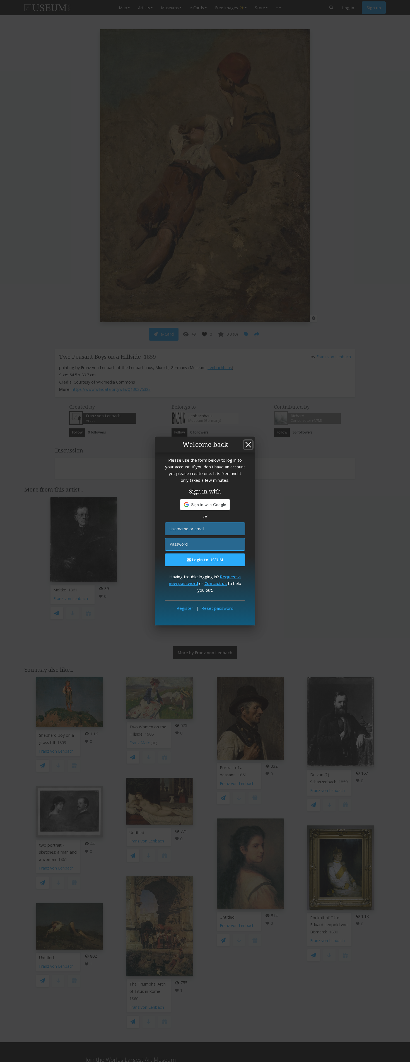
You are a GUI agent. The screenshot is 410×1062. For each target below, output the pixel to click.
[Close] (248, 444)
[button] (205, 504)
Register (185, 608)
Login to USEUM (207, 559)
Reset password (217, 608)
